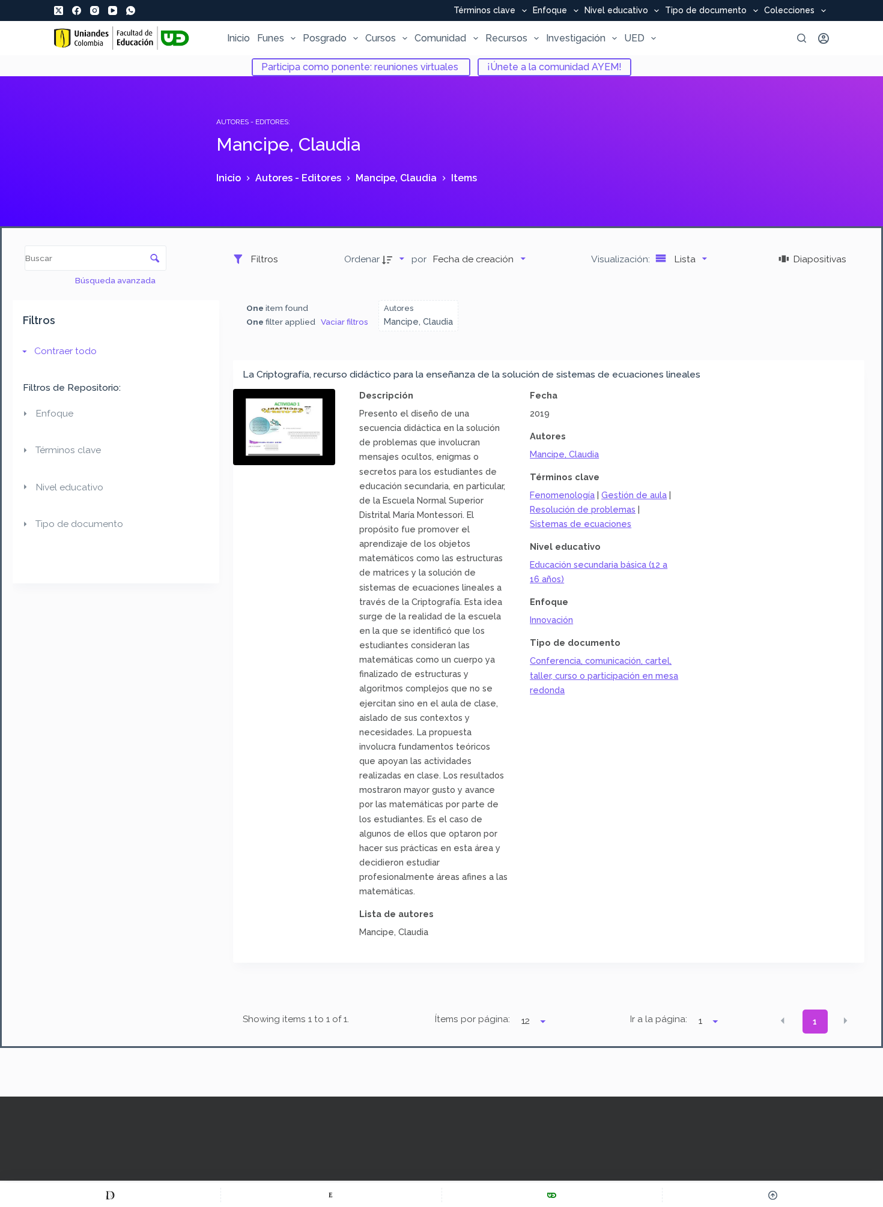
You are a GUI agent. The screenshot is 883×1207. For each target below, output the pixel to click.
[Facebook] (76, 10)
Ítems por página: (472, 1019)
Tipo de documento (706, 11)
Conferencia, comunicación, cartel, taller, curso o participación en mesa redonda (604, 674)
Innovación (551, 620)
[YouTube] (112, 10)
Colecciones (789, 11)
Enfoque (550, 11)
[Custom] (110, 1195)
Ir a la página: (658, 1019)
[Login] (823, 38)
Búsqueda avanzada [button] (116, 280)
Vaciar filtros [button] (344, 322)
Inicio (238, 38)
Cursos (380, 38)
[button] (782, 1020)
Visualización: (621, 259)
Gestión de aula (634, 495)
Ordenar (362, 259)
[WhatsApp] (130, 10)
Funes (270, 38)
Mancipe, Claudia (564, 454)
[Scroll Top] (773, 1195)
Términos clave (484, 11)
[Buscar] (801, 38)
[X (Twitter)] (58, 10)
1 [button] (815, 1021)
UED (634, 38)
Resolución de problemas (583, 509)
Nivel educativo (616, 11)
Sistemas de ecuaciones (580, 524)
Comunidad (440, 38)
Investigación (575, 38)
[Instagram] (94, 10)
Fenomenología (562, 495)
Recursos (506, 38)
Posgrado (325, 38)
